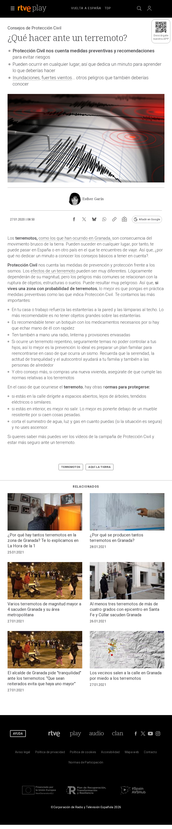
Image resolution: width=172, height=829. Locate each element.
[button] (13, 8)
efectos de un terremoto (53, 270)
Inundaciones (26, 77)
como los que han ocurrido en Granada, (75, 238)
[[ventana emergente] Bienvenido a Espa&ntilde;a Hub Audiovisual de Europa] (133, 795)
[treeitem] (86, 8)
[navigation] (91, 7)
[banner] (38, 8)
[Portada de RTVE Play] (32, 8)
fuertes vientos (57, 77)
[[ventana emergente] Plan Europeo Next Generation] (39, 795)
